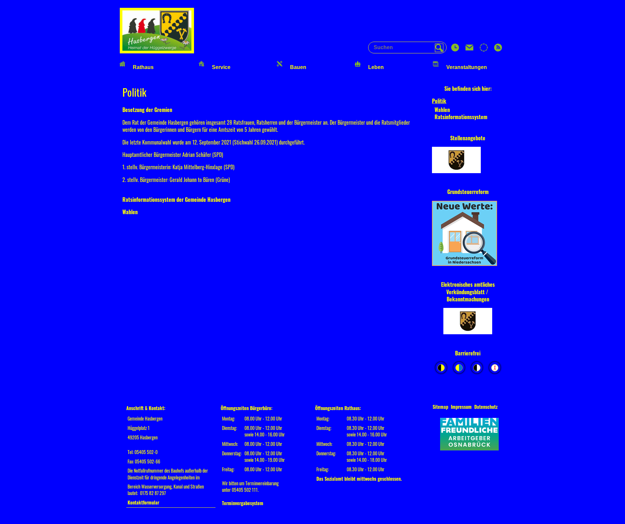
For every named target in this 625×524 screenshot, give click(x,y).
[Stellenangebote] (468, 160)
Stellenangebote (467, 138)
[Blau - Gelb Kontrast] (459, 367)
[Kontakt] (469, 49)
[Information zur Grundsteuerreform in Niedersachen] (468, 234)
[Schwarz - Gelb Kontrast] (441, 367)
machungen (477, 299)
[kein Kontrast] (494, 367)
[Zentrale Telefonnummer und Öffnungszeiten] (455, 49)
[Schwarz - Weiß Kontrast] (476, 367)
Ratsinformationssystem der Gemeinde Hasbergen (176, 199)
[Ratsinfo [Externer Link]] (484, 49)
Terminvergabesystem (242, 503)
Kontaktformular (143, 502)
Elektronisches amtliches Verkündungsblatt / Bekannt (468, 292)
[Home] (157, 51)
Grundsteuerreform (468, 192)
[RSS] (498, 49)
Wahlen (130, 212)
